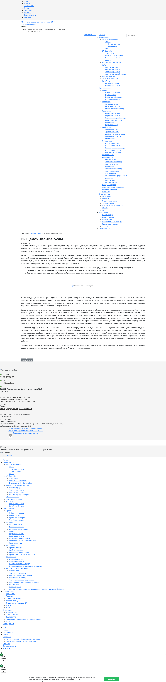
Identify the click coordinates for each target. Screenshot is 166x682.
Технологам (106, 196)
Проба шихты (110, 95)
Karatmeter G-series (112, 83)
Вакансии (27, 13)
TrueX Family (109, 53)
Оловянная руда (108, 217)
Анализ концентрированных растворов (24, 582)
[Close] (1, 654)
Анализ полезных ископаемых (20, 575)
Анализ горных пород (113, 162)
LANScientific (107, 51)
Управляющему (108, 203)
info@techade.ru (7, 383)
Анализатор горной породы (115, 74)
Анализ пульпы (111, 182)
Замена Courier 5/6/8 (110, 79)
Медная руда (107, 219)
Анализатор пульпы (112, 69)
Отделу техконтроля (109, 201)
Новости (27, 3)
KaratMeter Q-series (112, 86)
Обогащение (107, 141)
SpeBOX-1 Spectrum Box (114, 56)
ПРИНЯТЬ (111, 679)
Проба (104, 90)
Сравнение (112, 46)
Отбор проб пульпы (112, 92)
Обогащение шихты (112, 145)
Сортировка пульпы (112, 113)
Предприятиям (104, 88)
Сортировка (106, 111)
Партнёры (28, 10)
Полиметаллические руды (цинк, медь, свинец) (24, 619)
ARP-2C (107, 49)
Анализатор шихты (112, 72)
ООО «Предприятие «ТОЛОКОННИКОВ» (21, 641)
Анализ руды (110, 180)
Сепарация (106, 102)
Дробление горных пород (115, 134)
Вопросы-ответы (30, 15)
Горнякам (105, 199)
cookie (76, 679)
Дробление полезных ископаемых (22, 554)
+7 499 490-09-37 (34, 31)
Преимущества (114, 44)
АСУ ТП (104, 208)
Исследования (104, 229)
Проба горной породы (113, 97)
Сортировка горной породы (115, 118)
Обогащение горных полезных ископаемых (25, 566)
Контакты (27, 17)
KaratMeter (106, 81)
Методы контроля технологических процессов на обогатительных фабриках (35, 589)
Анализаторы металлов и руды (17, 485)
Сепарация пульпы (112, 106)
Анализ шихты (110, 159)
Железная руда (107, 215)
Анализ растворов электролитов (21, 580)
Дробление (106, 127)
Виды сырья (103, 212)
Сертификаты (29, 6)
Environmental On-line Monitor (20, 483)
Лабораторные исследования (17, 568)
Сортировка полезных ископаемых (22, 541)
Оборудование (104, 37)
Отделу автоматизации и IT (112, 205)
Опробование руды (112, 99)
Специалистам (104, 194)
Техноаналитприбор (110, 39)
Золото (105, 226)
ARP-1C (107, 42)
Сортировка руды (111, 125)
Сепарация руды (111, 104)
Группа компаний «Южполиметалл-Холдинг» (23, 639)
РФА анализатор (108, 76)
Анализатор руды (111, 67)
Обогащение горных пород (115, 148)
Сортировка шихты (112, 115)
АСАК (104, 210)
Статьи (26, 8)
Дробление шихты (112, 132)
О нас (26, 1)
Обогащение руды (112, 143)
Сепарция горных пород (114, 109)
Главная (102, 35)
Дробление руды (111, 129)
